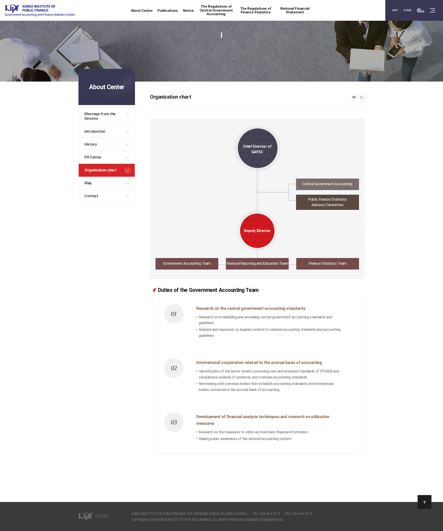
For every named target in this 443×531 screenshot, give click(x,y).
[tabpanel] (257, 367)
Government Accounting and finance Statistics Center (40, 10)
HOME (407, 10)
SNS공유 (361, 97)
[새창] (421, 10)
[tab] (257, 185)
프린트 (354, 97)
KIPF (395, 10)
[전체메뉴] (432, 10)
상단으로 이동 (424, 502)
